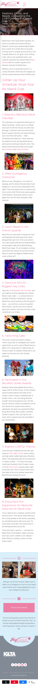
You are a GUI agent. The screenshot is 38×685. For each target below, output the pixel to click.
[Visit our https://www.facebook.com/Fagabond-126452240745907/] (12, 664)
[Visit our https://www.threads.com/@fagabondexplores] (15, 664)
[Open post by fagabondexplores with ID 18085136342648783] (28, 570)
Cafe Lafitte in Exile (16, 453)
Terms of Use (15, 675)
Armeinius (9, 149)
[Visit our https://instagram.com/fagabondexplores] (19, 664)
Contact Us (23, 675)
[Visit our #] (25, 664)
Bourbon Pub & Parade (22, 290)
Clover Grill (13, 467)
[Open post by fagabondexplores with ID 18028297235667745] (10, 570)
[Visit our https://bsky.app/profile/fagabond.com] (22, 664)
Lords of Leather (22, 149)
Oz (10, 290)
